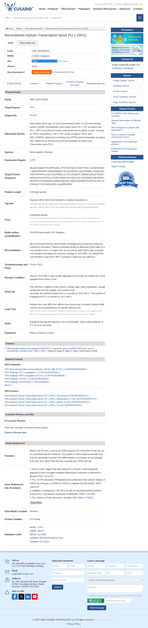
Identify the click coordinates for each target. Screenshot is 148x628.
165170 (40, 531)
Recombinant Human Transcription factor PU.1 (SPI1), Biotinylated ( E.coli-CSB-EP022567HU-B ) (51, 399)
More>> (8, 385)
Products (53, 9)
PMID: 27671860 (87, 494)
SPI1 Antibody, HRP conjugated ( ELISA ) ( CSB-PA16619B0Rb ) (35, 375)
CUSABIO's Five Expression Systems (125, 114)
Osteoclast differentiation (123, 162)
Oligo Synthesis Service (124, 102)
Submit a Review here (16, 432)
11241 (40, 527)
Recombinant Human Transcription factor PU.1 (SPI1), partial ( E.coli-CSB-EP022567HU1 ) (48, 402)
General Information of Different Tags (126, 121)
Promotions (127, 30)
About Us (124, 9)
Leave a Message (41, 72)
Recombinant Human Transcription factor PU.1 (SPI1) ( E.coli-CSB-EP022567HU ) (44, 405)
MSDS (36, 56)
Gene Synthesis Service (124, 96)
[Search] (139, 18)
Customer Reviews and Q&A (75, 83)
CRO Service (68, 9)
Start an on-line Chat (64, 72)
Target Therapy (118, 166)
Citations (34, 83)
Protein (19, 29)
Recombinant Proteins (34, 29)
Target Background (95, 83)
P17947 (33, 115)
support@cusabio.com (132, 4)
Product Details (14, 83)
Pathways (84, 9)
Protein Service (120, 91)
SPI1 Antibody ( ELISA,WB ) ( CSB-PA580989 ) (27, 382)
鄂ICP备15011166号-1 (104, 619)
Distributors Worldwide (122, 68)
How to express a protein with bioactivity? (125, 128)
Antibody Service (121, 86)
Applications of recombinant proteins (124, 142)
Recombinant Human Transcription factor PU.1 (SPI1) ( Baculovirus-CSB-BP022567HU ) (47, 395)
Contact (137, 9)
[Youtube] (34, 597)
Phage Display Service (124, 80)
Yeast (10, 43)
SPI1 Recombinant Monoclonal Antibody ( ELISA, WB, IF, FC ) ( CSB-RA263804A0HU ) (46, 369)
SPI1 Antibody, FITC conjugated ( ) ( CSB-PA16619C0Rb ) (32, 372)
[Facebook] (15, 597)
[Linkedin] (27, 597)
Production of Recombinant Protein (124, 150)
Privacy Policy (74, 624)
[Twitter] (21, 597)
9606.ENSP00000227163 (51, 538)
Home (42, 9)
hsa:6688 (41, 534)
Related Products (54, 83)
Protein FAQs (36, 264)
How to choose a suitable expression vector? (123, 135)
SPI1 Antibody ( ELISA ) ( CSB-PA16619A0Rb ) (27, 378)
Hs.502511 (44, 541)
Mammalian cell (27, 43)
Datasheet (46, 56)
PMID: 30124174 (46, 476)
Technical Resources (104, 9)
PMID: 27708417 (86, 497)
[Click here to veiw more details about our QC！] (127, 179)
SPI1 (32, 107)
